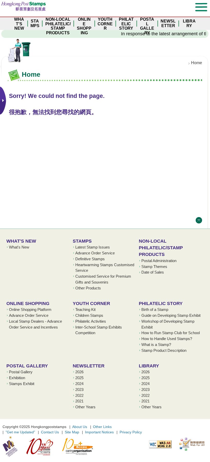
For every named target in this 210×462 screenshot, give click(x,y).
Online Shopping (27, 303)
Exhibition (17, 378)
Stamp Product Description (163, 350)
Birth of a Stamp (154, 310)
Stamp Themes (154, 267)
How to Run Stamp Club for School (170, 333)
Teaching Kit (85, 310)
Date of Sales (152, 272)
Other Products (88, 288)
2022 (79, 395)
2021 (79, 401)
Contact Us (50, 432)
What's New (21, 241)
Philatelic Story (161, 303)
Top (199, 220)
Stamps (82, 241)
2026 (79, 372)
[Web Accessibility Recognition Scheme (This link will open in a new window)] (189, 444)
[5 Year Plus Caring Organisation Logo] (36, 446)
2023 (79, 390)
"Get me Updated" (20, 432)
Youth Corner (91, 303)
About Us (79, 427)
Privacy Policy (131, 432)
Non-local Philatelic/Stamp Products (161, 247)
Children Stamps (89, 315)
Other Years (85, 407)
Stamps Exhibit (21, 384)
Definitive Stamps (90, 259)
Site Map (72, 432)
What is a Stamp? (156, 345)
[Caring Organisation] (74, 446)
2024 (79, 384)
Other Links (102, 427)
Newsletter (88, 365)
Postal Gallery (27, 365)
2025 (79, 378)
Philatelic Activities (90, 321)
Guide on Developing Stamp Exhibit (171, 315)
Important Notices (99, 432)
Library (149, 365)
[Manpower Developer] (10, 446)
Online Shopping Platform (30, 310)
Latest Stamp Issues (92, 247)
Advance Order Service (95, 253)
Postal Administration (158, 261)
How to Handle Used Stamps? (166, 339)
